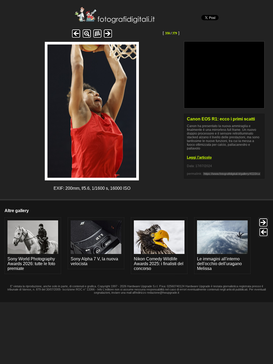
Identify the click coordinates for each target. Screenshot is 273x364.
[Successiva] (91, 176)
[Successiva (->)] (108, 37)
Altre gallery (17, 210)
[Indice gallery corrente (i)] (97, 37)
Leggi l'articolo (199, 157)
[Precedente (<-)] (76, 37)
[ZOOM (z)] (86, 37)
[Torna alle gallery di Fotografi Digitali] (79, 21)
